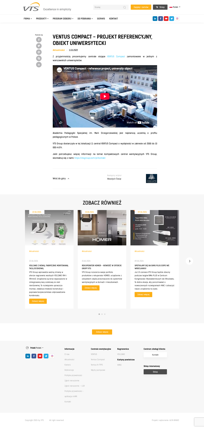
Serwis (101, 18)
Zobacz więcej (38, 301)
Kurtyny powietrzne (126, 360)
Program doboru (62, 18)
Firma (27, 18)
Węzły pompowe (98, 370)
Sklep (162, 7)
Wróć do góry (59, 178)
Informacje (69, 349)
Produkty (41, 18)
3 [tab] (104, 314)
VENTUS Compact (116, 56)
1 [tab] (99, 314)
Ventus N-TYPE (97, 365)
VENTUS (94, 354)
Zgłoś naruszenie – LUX (75, 386)
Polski (175, 7)
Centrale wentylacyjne (101, 349)
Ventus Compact (98, 359)
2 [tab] (102, 314)
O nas (67, 354)
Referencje (69, 370)
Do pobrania (84, 18)
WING (119, 365)
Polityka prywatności (73, 375)
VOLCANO (121, 354)
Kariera (67, 365)
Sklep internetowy (152, 366)
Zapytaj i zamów (141, 7)
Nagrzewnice (123, 349)
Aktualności (69, 359)
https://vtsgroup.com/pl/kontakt (90, 158)
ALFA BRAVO (174, 420)
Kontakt (113, 18)
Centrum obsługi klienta (154, 349)
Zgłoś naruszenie (72, 380)
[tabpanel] (49, 259)
